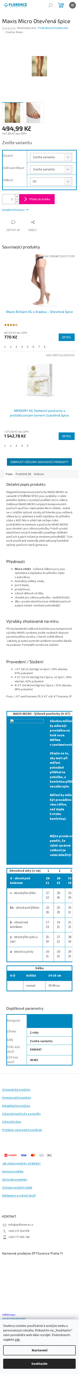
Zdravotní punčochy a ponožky (21, 1114)
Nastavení (39, 1350)
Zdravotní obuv (11, 1122)
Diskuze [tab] (39, 474)
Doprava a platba (12, 1172)
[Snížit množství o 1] (17, 201)
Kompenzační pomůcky (16, 1098)
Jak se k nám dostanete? (14, 1318)
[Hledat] (50, 5)
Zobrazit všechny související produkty (39, 462)
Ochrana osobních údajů (17, 1188)
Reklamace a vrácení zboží (19, 1196)
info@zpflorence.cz (20, 1225)
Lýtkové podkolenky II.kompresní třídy (45, 1021)
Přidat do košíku (39, 199)
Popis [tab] (9, 474)
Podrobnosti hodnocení (53, 28)
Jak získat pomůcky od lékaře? (21, 1164)
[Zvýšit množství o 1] (17, 196)
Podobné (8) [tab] (23, 474)
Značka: (14, 32)
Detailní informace (13, 210)
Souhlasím (39, 1363)
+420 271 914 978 (18, 1231)
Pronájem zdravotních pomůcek (22, 1130)
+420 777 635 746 (18, 1237)
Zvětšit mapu (8, 1314)
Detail (66, 337)
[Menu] (72, 5)
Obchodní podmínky (14, 1180)
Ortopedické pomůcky (16, 1090)
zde (17, 1339)
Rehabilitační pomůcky (16, 1106)
